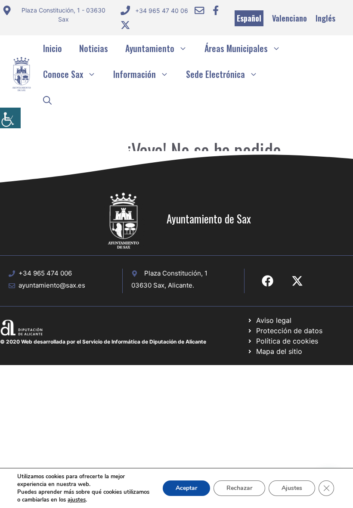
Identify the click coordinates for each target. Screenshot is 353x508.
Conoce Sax (63, 74)
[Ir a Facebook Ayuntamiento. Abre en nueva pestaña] (216, 10)
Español (249, 18)
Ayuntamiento (149, 48)
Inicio (52, 48)
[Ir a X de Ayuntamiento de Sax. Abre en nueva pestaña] (297, 281)
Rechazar (239, 488)
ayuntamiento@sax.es (52, 285)
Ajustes (292, 488)
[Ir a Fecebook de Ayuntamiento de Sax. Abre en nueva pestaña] (267, 281)
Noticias (93, 48)
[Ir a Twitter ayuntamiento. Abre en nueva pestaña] (125, 25)
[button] (47, 100)
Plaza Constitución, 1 (175, 273)
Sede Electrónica (215, 74)
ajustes (77, 500)
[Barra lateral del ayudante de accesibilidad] (10, 118)
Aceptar (186, 488)
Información (134, 74)
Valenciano (289, 18)
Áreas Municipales (236, 48)
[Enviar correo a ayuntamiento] (199, 10)
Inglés (325, 18)
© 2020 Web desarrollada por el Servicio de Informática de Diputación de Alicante (103, 341)
